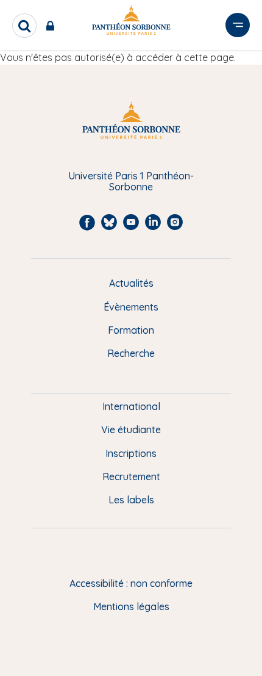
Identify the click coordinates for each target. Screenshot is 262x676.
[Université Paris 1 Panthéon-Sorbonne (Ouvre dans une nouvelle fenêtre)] (131, 22)
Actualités (131, 283)
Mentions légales (131, 606)
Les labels (131, 499)
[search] (24, 25)
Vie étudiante (131, 429)
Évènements (131, 306)
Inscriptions (131, 453)
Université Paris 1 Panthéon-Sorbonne (131, 181)
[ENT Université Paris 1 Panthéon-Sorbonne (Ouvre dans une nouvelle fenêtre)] (52, 25)
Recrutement (131, 476)
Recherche (131, 353)
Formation (131, 330)
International (131, 406)
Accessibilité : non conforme (131, 583)
